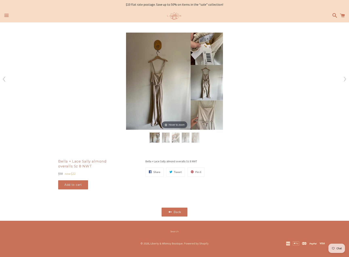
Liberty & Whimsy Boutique (166, 243)
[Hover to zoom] (174, 81)
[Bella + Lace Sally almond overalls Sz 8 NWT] (155, 138)
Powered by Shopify (196, 243)
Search (174, 231)
